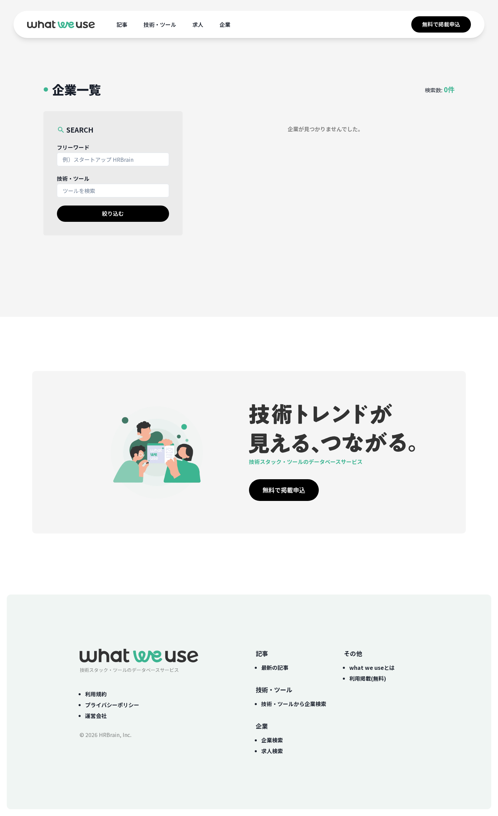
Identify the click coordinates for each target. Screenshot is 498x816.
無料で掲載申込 (441, 24)
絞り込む (113, 213)
